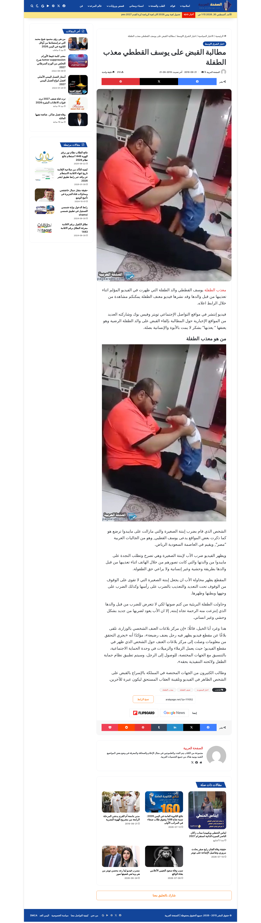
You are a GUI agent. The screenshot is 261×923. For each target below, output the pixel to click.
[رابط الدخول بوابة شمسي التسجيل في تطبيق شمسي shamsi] (44, 209)
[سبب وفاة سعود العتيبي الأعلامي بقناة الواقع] (164, 856)
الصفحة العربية (213, 72)
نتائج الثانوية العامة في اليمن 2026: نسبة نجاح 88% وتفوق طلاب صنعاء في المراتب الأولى (165, 819)
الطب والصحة (158, 6)
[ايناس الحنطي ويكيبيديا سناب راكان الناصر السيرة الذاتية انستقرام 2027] (207, 810)
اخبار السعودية (202, 690)
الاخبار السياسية (205, 36)
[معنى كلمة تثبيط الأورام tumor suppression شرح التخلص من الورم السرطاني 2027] (78, 61)
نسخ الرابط (143, 699)
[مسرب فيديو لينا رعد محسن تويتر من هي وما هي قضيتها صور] (121, 856)
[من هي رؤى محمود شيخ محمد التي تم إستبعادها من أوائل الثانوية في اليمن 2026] (78, 44)
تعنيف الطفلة (185, 690)
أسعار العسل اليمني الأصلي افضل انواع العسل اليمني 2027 (51, 80)
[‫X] (192, 762)
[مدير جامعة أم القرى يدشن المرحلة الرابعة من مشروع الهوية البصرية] (121, 802)
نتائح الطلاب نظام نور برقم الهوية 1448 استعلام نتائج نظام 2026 (74, 156)
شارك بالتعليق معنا (164, 895)
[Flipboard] (143, 713)
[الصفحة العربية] (215, 6)
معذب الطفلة (215, 290)
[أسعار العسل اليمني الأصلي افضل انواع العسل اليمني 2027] (78, 84)
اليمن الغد (44, 915)
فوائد (172, 6)
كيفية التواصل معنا (79, 915)
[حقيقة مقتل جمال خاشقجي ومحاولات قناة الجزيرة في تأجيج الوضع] (44, 195)
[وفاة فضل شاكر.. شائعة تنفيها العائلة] (78, 119)
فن (81, 6)
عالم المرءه (96, 6)
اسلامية (186, 6)
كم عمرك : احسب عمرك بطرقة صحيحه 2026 (158, 14)
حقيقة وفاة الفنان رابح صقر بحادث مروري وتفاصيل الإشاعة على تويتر (208, 851)
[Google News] (174, 713)
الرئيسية (219, 36)
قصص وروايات (116, 6)
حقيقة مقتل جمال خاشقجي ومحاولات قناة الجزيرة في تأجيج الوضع (74, 194)
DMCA (33, 915)
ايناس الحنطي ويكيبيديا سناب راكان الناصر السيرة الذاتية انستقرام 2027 (207, 834)
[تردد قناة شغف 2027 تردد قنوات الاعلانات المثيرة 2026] (78, 103)
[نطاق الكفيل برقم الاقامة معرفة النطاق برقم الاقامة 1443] (44, 228)
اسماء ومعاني (136, 6)
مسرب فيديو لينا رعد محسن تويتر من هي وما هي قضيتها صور (121, 872)
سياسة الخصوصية (60, 915)
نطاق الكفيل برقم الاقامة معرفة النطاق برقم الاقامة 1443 (74, 228)
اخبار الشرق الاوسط (186, 36)
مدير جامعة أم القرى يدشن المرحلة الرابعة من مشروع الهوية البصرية (121, 817)
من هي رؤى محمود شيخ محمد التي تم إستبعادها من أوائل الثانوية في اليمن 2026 (50, 42)
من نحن (94, 915)
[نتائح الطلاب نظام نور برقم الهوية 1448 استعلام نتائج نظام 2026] (44, 157)
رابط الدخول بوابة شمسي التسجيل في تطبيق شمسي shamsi (74, 211)
